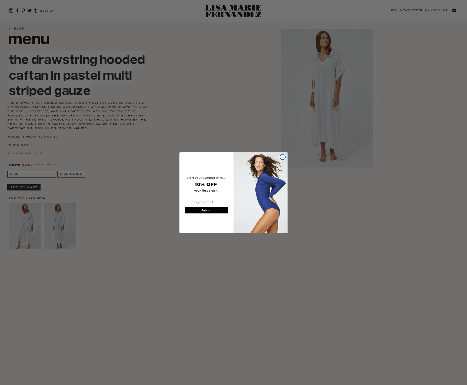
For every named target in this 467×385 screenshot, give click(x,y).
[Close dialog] (282, 157)
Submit (206, 210)
